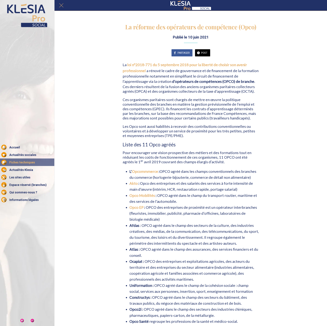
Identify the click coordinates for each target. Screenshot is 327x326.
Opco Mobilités (142, 195)
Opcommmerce (145, 171)
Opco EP (136, 207)
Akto (133, 183)
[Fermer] (61, 5)
